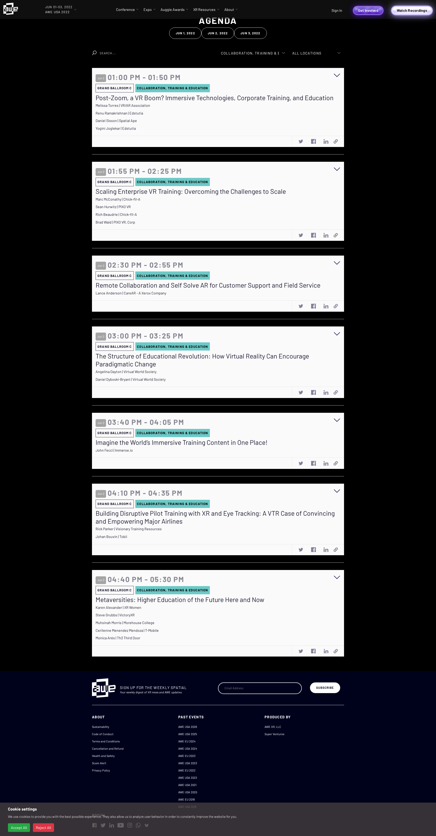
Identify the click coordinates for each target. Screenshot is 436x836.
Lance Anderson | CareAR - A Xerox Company (131, 293)
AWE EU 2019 (186, 799)
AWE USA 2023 (187, 763)
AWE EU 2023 (187, 756)
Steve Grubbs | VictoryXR (115, 615)
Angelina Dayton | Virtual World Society (126, 371)
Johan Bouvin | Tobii (111, 536)
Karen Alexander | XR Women (118, 607)
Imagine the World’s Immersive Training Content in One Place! (182, 442)
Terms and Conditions (106, 741)
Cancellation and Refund (108, 748)
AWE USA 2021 (187, 785)
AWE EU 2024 (187, 741)
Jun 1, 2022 (185, 33)
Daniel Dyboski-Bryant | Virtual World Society (131, 379)
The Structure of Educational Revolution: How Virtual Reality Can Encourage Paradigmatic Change (202, 360)
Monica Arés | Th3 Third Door (118, 638)
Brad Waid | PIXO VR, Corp (115, 222)
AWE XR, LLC (273, 727)
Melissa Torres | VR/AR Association (123, 105)
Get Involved (368, 10)
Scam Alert (99, 763)
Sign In (337, 10)
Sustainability (100, 727)
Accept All (19, 827)
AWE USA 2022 (187, 777)
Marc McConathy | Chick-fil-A (118, 199)
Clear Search (197, 51)
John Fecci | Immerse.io (114, 450)
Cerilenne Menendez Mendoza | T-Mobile (127, 630)
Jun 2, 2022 (218, 33)
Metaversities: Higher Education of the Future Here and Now (180, 599)
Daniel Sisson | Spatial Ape (116, 120)
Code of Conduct (103, 734)
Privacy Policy (101, 770)
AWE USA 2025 (187, 734)
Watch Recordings (412, 10)
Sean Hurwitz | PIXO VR (113, 206)
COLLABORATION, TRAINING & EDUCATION (172, 88)
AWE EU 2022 (187, 770)
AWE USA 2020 (187, 792)
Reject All (43, 827)
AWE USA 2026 (187, 727)
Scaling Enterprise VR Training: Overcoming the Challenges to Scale (191, 191)
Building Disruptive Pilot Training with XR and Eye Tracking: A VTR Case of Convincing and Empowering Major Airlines (215, 517)
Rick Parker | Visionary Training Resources (129, 529)
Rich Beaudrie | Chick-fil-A (116, 214)
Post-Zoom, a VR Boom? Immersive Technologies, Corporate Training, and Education (215, 98)
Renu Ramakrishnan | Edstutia (119, 113)
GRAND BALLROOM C (114, 88)
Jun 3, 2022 (250, 33)
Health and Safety (103, 756)
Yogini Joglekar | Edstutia (116, 128)
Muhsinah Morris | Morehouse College (125, 622)
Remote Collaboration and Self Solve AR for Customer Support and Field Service (208, 285)
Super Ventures (274, 734)
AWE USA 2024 (187, 748)
